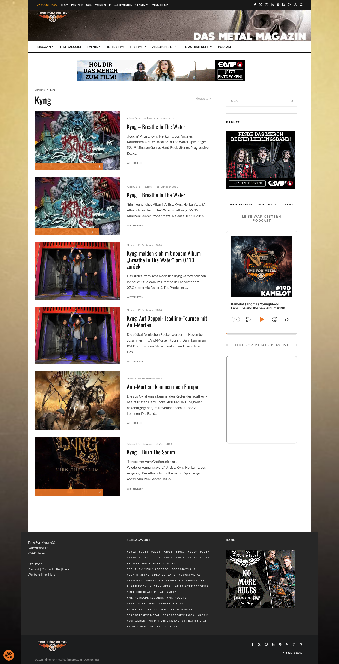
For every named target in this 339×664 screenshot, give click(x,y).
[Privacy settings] (8, 655)
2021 (144, 557)
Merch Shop (160, 4)
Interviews (115, 47)
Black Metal (165, 563)
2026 (205, 557)
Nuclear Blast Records (148, 609)
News (130, 245)
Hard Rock (138, 586)
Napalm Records (142, 603)
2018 (193, 551)
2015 (157, 551)
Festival (136, 580)
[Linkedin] (272, 5)
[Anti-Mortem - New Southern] (77, 400)
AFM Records (139, 563)
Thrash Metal (195, 620)
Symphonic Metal (164, 620)
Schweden (137, 620)
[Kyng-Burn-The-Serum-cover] (77, 466)
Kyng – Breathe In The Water (156, 126)
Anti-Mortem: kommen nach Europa (162, 386)
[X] (260, 5)
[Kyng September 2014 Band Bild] (77, 271)
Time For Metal (141, 626)
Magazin (44, 47)
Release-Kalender (195, 47)
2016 (169, 551)
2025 (193, 557)
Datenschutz (91, 659)
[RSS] (283, 5)
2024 (181, 557)
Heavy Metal (162, 586)
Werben (100, 4)
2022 (157, 557)
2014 (144, 551)
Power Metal (183, 609)
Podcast (224, 47)
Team (64, 4)
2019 (205, 551)
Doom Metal (191, 574)
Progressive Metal (144, 615)
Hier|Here (62, 569)
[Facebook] (254, 5)
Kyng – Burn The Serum (151, 452)
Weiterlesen (135, 162)
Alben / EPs (133, 118)
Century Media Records (149, 569)
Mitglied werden (120, 4)
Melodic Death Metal (146, 592)
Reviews (136, 47)
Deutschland (165, 574)
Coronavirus (184, 569)
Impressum (75, 659)
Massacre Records (192, 586)
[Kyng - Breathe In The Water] (77, 140)
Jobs (89, 4)
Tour (163, 626)
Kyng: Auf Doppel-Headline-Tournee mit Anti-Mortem (167, 321)
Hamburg (175, 580)
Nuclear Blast (173, 603)
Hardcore (196, 580)
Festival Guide (71, 47)
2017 (181, 551)
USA (175, 626)
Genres (140, 4)
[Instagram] (266, 5)
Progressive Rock (180, 615)
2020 (132, 557)
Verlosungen (162, 47)
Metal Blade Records (146, 597)
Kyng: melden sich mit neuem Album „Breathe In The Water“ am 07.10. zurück (164, 260)
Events (92, 47)
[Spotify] (278, 5)
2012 (132, 551)
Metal (173, 592)
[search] (292, 100)
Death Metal (139, 574)
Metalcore (178, 597)
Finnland (155, 580)
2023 (169, 557)
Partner (77, 4)
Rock (203, 615)
